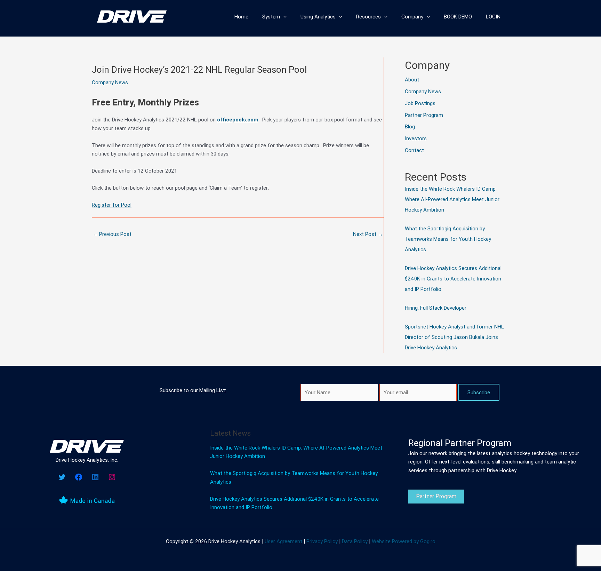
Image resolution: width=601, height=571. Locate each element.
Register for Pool (111, 204)
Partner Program (424, 115)
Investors (416, 138)
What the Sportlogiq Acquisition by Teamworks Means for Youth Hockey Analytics (448, 239)
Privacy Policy (322, 541)
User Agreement (283, 541)
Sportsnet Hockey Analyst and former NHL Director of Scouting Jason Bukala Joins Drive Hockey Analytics (454, 337)
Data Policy (355, 541)
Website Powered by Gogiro (403, 541)
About (412, 79)
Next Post (368, 234)
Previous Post (112, 234)
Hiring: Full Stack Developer (435, 307)
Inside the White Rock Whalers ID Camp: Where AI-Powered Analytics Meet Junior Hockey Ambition (452, 199)
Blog (410, 126)
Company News (110, 82)
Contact (414, 150)
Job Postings (420, 103)
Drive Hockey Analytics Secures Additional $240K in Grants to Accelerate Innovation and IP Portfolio (453, 278)
